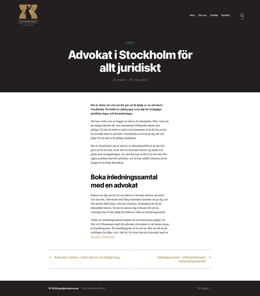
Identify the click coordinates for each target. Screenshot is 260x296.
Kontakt (225, 15)
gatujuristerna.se (68, 288)
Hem (192, 15)
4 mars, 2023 (140, 80)
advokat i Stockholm (103, 237)
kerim (123, 80)
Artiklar (214, 15)
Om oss (202, 15)
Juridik (130, 42)
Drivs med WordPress (93, 288)
